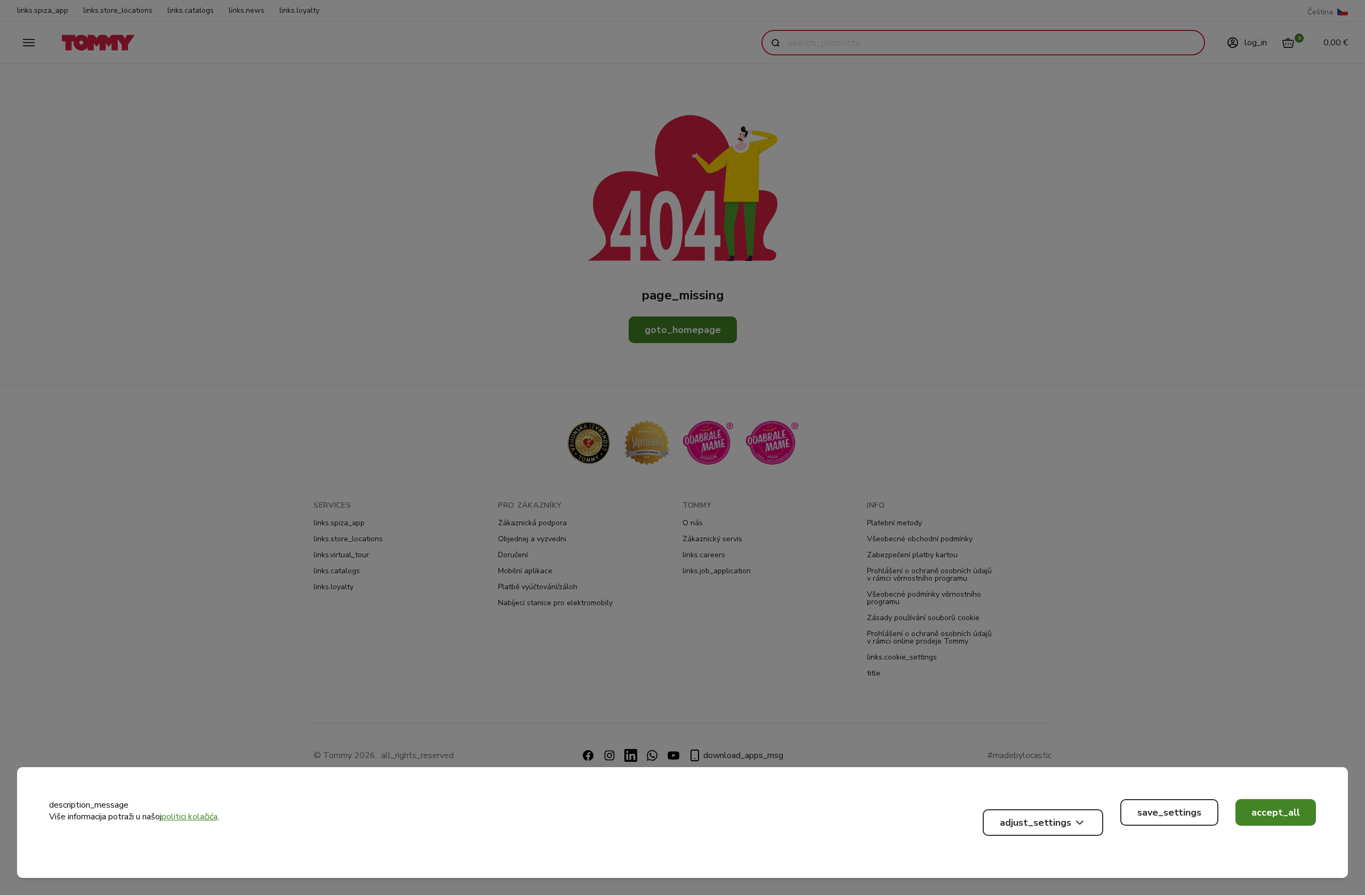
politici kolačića (190, 817)
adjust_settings (1035, 822)
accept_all (1275, 812)
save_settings (1169, 812)
